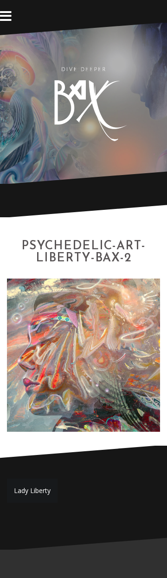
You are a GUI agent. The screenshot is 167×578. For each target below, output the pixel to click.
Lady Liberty (32, 490)
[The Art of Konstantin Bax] (83, 102)
